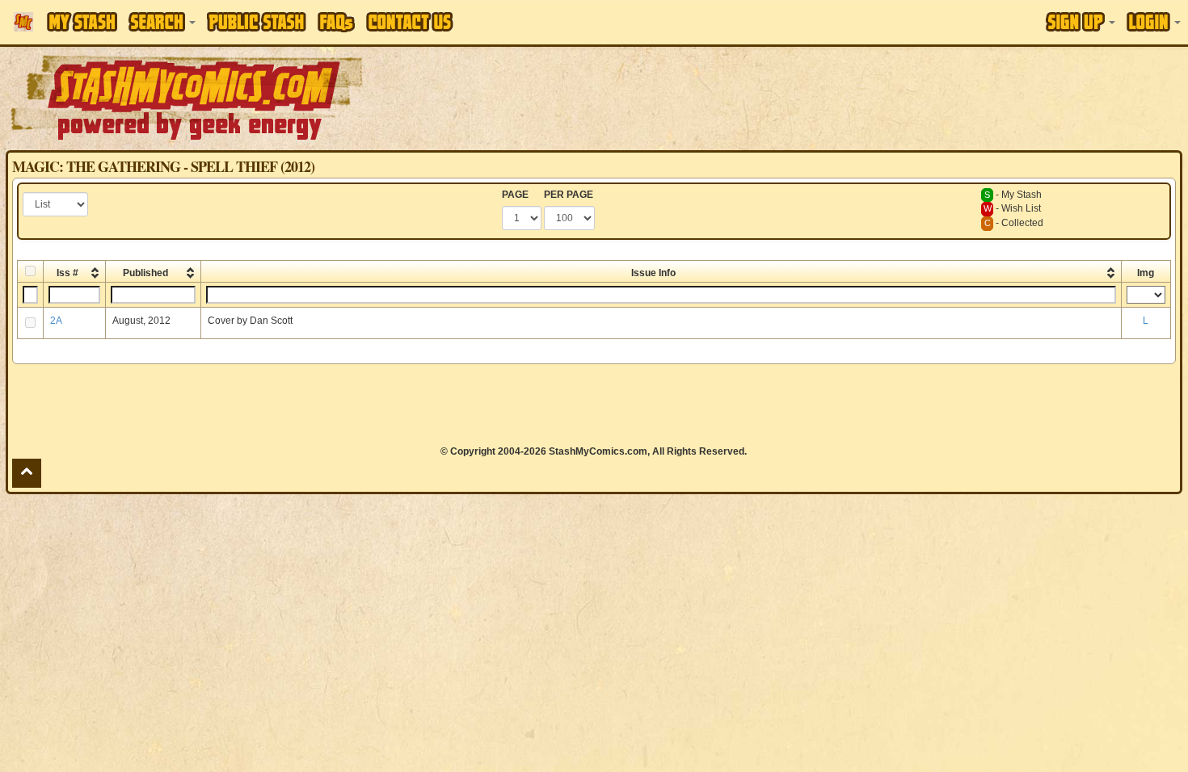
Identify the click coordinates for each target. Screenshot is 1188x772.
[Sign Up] (1080, 22)
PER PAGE (568, 194)
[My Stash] (82, 22)
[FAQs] (336, 22)
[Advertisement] (839, 97)
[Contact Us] (409, 22)
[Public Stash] (256, 22)
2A (56, 320)
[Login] (1153, 22)
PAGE (515, 194)
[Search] (162, 22)
